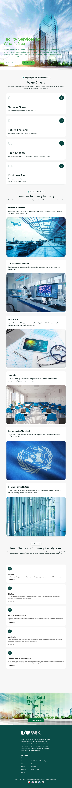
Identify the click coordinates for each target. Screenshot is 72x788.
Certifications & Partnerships (39, 761)
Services (23, 766)
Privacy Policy (35, 769)
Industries (23, 769)
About (22, 763)
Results (23, 772)
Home (22, 761)
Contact (33, 766)
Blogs (32, 763)
